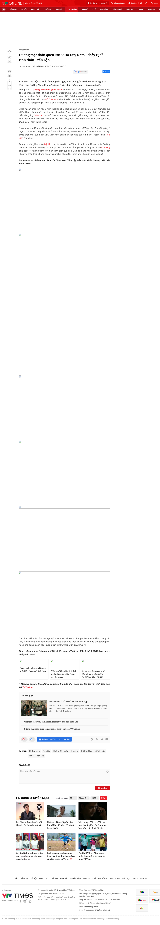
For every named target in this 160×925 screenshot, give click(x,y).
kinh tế (59, 9)
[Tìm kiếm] (147, 3)
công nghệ (117, 9)
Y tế (94, 9)
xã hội (23, 9)
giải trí (85, 9)
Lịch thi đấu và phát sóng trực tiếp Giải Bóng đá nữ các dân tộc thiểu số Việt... (61, 856)
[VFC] (142, 892)
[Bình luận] (10, 62)
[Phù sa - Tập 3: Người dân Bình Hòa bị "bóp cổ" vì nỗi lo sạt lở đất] (61, 811)
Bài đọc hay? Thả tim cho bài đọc (56, 739)
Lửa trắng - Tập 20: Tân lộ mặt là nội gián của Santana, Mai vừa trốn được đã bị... (92, 825)
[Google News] (80, 72)
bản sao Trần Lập (36, 756)
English (134, 3)
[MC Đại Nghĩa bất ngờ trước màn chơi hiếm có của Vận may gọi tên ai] (30, 842)
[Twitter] (101, 739)
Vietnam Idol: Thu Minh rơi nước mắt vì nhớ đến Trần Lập (51, 722)
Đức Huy (106, 147)
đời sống (104, 9)
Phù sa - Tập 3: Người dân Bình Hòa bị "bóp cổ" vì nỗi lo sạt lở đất (60, 825)
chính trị (12, 9)
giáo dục (130, 9)
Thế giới (47, 9)
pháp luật (35, 9)
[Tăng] (9, 81)
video (141, 9)
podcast (152, 9)
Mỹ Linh (48, 144)
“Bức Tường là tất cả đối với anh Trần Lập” (69, 702)
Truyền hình (24, 50)
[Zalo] (96, 739)
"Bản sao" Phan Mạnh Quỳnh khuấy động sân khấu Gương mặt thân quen (63, 674)
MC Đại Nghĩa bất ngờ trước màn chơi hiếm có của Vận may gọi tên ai (29, 856)
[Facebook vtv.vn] (142, 3)
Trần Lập (38, 115)
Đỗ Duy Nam (51, 99)
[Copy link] (10, 57)
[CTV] (142, 900)
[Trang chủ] (4, 9)
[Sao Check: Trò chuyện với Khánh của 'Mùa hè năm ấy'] (30, 811)
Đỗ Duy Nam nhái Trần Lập (93, 751)
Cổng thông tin (119, 3)
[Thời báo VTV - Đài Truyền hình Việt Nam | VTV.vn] (12, 3)
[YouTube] (25, 901)
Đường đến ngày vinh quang (65, 751)
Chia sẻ (106, 72)
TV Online (27, 687)
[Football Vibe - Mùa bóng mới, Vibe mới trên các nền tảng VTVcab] (92, 842)
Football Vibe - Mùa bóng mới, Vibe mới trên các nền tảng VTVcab (91, 856)
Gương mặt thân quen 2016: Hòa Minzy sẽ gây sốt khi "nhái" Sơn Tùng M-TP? (94, 674)
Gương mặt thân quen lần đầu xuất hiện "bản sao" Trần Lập (33, 669)
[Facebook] (10, 52)
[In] (10, 71)
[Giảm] (9, 89)
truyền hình (71, 9)
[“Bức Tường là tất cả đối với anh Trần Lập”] (34, 708)
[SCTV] (142, 908)
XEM (103, 798)
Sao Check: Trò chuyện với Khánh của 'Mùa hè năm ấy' (29, 823)
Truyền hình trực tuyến (99, 3)
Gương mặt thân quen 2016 (47, 89)
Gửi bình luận (102, 788)
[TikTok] (30, 901)
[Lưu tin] (10, 76)
